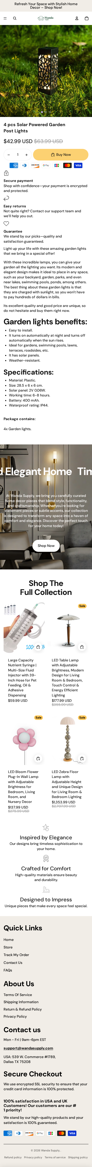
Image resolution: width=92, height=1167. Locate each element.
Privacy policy (33, 1157)
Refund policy (13, 1157)
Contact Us (13, 962)
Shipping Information (21, 1002)
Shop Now (46, 545)
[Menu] (5, 18)
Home (9, 939)
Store (8, 947)
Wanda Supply (50, 1150)
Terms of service (55, 1157)
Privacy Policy (15, 1016)
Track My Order (16, 954)
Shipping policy (78, 1157)
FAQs (8, 970)
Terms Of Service (18, 994)
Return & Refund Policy (23, 1009)
